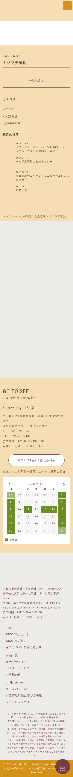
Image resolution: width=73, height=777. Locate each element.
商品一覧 (12, 655)
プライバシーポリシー (21, 689)
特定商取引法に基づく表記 (24, 695)
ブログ (9, 109)
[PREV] (10, 484)
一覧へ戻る (36, 80)
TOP (9, 628)
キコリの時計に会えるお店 (36, 460)
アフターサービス (18, 668)
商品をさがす (63, 769)
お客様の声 (13, 123)
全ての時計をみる (36, 363)
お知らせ (11, 116)
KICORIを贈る (16, 640)
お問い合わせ (15, 682)
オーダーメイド (16, 661)
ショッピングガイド (19, 701)
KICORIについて (17, 634)
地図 (6, 421)
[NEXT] (62, 484)
